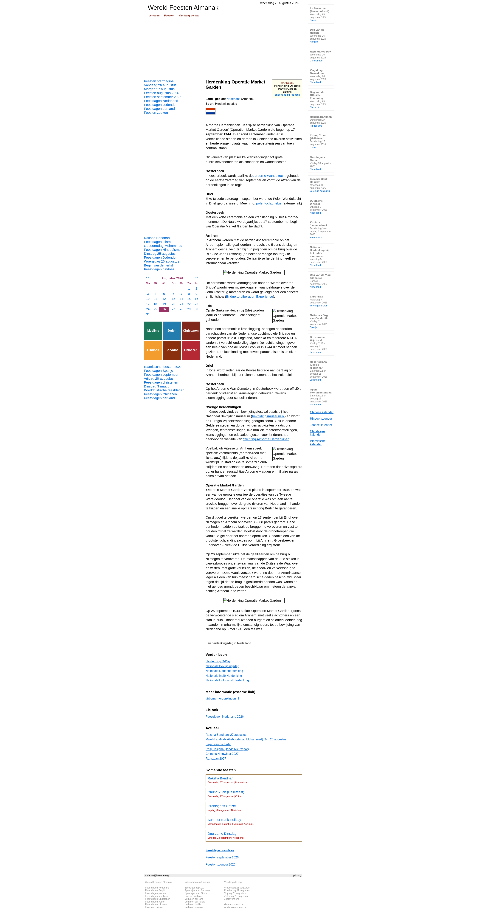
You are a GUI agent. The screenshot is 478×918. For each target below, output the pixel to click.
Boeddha (172, 350)
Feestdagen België (155, 890)
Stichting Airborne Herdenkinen (266, 439)
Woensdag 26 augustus (161, 261)
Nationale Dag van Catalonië (319, 321)
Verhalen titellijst (193, 904)
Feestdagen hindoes (159, 269)
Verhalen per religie (195, 901)
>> (196, 277)
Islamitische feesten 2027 (163, 367)
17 (148, 304)
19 (164, 304)
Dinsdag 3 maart (156, 386)
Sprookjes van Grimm (196, 893)
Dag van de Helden (318, 35)
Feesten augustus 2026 (161, 93)
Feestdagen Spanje (158, 371)
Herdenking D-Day (218, 661)
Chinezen (191, 350)
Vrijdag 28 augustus (158, 378)
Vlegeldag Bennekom (318, 76)
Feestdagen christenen (161, 382)
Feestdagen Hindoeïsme (162, 250)
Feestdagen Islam (157, 242)
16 (196, 298)
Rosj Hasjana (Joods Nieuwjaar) (227, 749)
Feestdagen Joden (155, 901)
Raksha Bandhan (157, 238)
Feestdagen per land (159, 109)
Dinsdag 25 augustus (160, 253)
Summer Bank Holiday (231, 821)
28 (181, 309)
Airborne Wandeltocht (269, 176)
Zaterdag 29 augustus (236, 896)
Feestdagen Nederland (161, 101)
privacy (297, 875)
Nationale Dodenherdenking (224, 670)
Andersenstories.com (235, 907)
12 (164, 298)
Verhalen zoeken (194, 907)
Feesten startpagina (159, 81)
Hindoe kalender (321, 418)
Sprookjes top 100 (194, 887)
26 (164, 309)
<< (148, 277)
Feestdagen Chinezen (160, 394)
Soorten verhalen (194, 896)
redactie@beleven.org (157, 875)
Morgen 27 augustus (159, 89)
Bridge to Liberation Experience (249, 296)
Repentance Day (320, 56)
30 (196, 309)
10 (148, 298)
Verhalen (154, 15)
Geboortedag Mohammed (163, 246)
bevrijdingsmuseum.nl (268, 416)
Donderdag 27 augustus (237, 890)
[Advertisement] (223, 47)
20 (173, 304)
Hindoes (153, 350)
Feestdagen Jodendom (161, 105)
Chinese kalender (321, 412)
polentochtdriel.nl (269, 203)
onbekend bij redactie (287, 94)
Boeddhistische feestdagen (164, 390)
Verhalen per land (194, 898)
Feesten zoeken (156, 112)
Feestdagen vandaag (220, 850)
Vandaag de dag (189, 15)
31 (148, 314)
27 (173, 309)
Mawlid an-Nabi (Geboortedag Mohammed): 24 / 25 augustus (246, 739)
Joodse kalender (321, 425)
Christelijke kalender (317, 433)
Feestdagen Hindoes (156, 904)
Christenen (191, 330)
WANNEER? (287, 82)
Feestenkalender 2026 (220, 864)
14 (181, 298)
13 (173, 298)
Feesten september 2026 (162, 97)
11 (155, 298)
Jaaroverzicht (231, 898)
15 (189, 298)
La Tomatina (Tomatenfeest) (319, 14)
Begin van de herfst (158, 265)
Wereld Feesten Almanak (158, 882)
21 (181, 304)
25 (155, 309)
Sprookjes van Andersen (198, 890)
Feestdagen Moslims (156, 896)
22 (189, 304)
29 (189, 309)
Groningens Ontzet (225, 808)
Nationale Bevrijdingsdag (222, 666)
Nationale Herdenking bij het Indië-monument (319, 256)
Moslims (153, 330)
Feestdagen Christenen (157, 898)
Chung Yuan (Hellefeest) (226, 794)
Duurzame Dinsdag (225, 835)
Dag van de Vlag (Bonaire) (320, 280)
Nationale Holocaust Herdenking (227, 680)
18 (155, 304)
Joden (171, 330)
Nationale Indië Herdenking (224, 675)
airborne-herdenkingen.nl (222, 698)
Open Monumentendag (321, 397)
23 (196, 304)
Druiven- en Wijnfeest (318, 344)
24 (148, 309)
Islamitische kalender (318, 442)
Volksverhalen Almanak (197, 882)
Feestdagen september (161, 374)
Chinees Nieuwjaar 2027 (222, 753)
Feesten (169, 15)
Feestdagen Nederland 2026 (225, 716)
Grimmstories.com (234, 904)
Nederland (233, 98)
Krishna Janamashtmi (320, 230)
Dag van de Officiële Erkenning (318, 99)
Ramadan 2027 (216, 758)
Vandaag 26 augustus (160, 85)
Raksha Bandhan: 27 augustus (226, 734)
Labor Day (319, 301)
